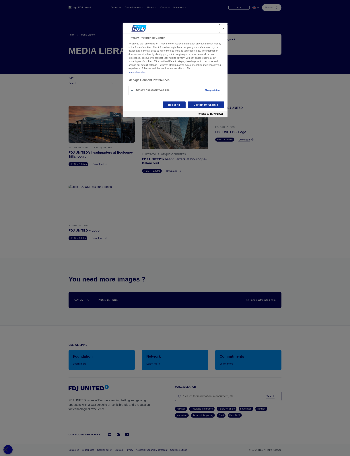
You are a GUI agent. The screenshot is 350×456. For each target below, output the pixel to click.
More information (137, 72)
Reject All (174, 105)
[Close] (223, 29)
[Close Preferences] (8, 449)
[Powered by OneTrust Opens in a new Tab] (212, 114)
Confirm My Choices (206, 105)
